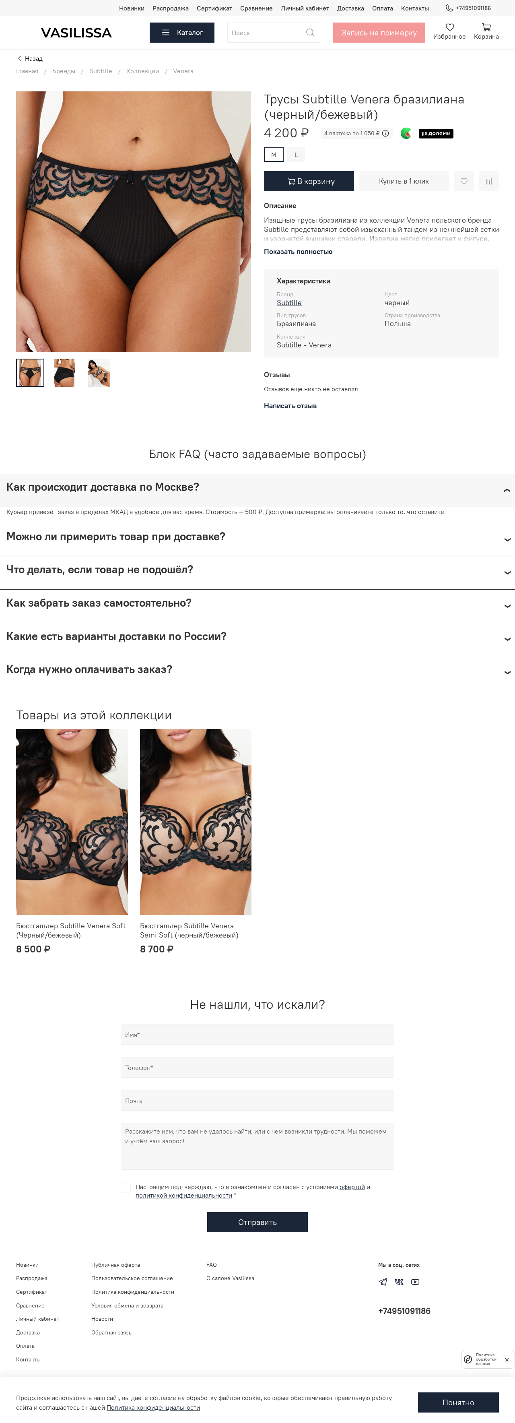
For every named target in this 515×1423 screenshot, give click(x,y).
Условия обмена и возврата (127, 1305)
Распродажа (170, 8)
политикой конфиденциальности (184, 1195)
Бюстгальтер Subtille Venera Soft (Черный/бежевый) (71, 930)
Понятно (458, 1402)
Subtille (100, 71)
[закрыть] (507, 1359)
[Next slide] (238, 221)
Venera (183, 71)
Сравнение (256, 8)
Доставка (350, 8)
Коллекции (142, 71)
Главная (27, 71)
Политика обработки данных (486, 1359)
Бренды (63, 71)
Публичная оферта (115, 1264)
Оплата (382, 8)
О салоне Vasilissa (230, 1278)
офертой (352, 1187)
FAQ (211, 1264)
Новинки (131, 8)
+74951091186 (473, 8)
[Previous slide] (29, 221)
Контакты (415, 8)
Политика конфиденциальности (132, 1291)
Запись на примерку (379, 32)
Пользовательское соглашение (132, 1278)
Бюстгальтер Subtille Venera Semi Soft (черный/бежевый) (189, 930)
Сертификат (214, 8)
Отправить (257, 1222)
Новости (102, 1318)
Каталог (190, 32)
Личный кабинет (305, 8)
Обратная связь (111, 1332)
